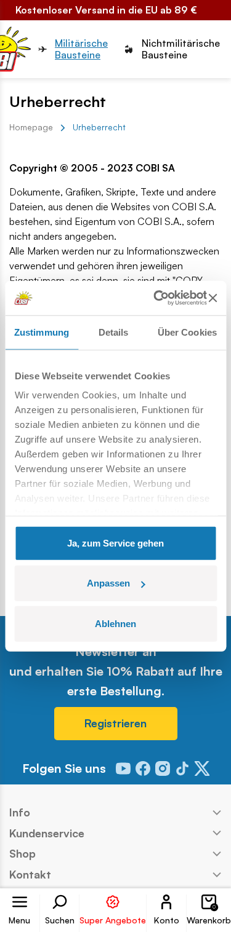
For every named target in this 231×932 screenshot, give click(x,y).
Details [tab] (114, 331)
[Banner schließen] (212, 298)
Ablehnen (115, 623)
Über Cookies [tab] (187, 331)
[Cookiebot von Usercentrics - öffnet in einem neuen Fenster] (156, 298)
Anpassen (108, 583)
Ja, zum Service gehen (115, 542)
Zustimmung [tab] (41, 331)
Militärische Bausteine (81, 49)
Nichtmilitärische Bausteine (181, 49)
